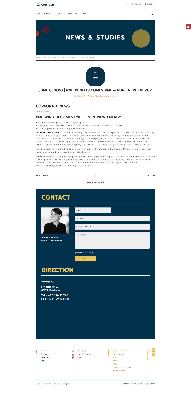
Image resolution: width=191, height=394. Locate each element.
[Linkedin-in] (153, 354)
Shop (83, 13)
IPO (114, 357)
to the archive (42, 111)
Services (59, 13)
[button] (151, 13)
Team (125, 3)
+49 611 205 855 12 (51, 240)
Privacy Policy (136, 383)
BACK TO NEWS (95, 182)
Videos (80, 357)
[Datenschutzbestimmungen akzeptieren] (95, 252)
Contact (125, 383)
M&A (115, 364)
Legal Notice (149, 383)
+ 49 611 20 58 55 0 (57, 295)
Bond (115, 360)
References (136, 3)
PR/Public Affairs (119, 370)
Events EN (45, 57)
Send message (85, 258)
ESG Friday (81, 351)
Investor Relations (120, 351)
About (47, 13)
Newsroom (73, 13)
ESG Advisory (118, 354)
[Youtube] (153, 350)
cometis (44, 351)
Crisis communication (122, 367)
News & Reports (84, 354)
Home (38, 13)
